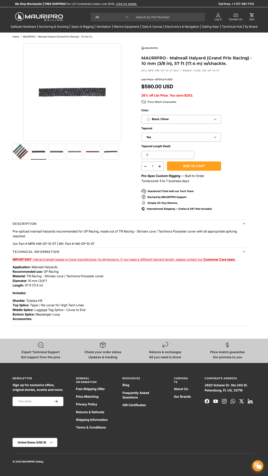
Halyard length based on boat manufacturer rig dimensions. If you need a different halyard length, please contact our (124, 259)
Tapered (146, 128)
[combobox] (148, 17)
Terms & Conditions (91, 427)
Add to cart (194, 166)
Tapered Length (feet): (156, 146)
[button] (252, 17)
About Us (181, 389)
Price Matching (87, 396)
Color (145, 110)
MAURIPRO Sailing (32, 461)
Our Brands (182, 396)
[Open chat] (257, 465)
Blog (125, 385)
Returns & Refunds (90, 412)
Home (16, 37)
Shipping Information (92, 420)
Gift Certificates (134, 405)
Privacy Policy (86, 404)
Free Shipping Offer (90, 389)
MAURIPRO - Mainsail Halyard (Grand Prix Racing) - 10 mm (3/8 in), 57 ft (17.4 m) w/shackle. (58, 37)
